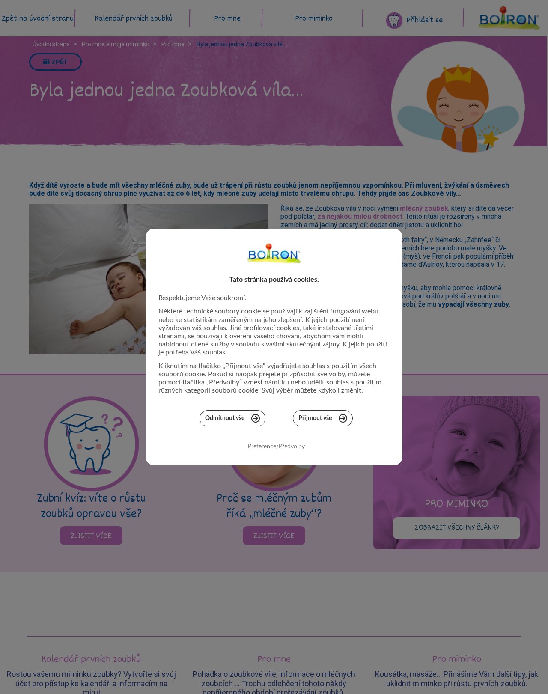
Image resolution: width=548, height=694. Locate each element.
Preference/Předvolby (276, 447)
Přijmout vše (315, 418)
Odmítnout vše (224, 418)
